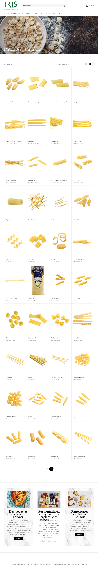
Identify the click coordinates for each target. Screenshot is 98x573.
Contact (42, 13)
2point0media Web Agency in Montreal (74, 564)
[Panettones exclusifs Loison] (79, 499)
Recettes (21, 13)
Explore (79, 534)
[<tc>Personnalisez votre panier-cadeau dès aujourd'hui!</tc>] (49, 499)
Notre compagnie (32, 13)
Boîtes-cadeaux (51, 13)
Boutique (6, 13)
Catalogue (61, 13)
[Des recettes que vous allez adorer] (18, 499)
